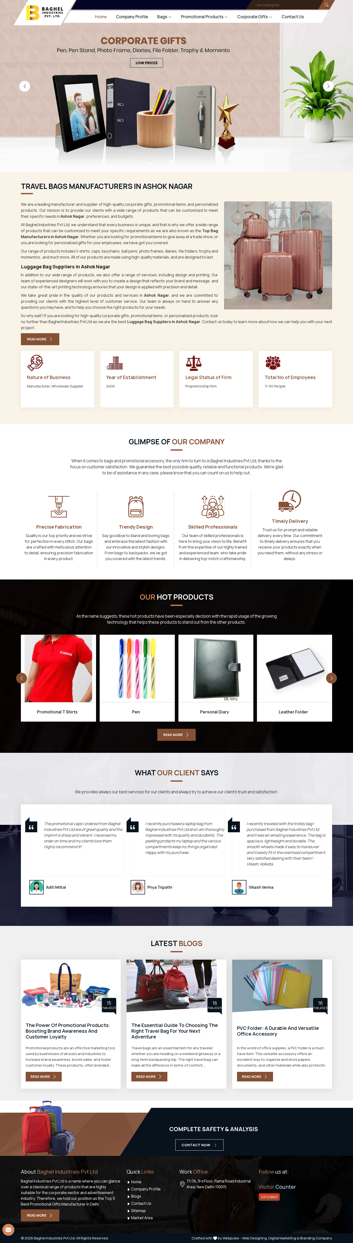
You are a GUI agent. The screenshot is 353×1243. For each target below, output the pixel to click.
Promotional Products (202, 16)
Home (101, 16)
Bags (162, 16)
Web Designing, (255, 1238)
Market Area (141, 1217)
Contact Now (196, 1144)
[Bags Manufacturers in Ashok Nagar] (278, 255)
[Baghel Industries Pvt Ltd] (44, 13)
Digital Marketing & (283, 1238)
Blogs (135, 1196)
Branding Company (316, 1238)
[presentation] (24, 86)
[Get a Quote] (8, 1230)
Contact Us (293, 16)
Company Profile (132, 16)
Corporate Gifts (252, 16)
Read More (36, 339)
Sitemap (138, 1210)
